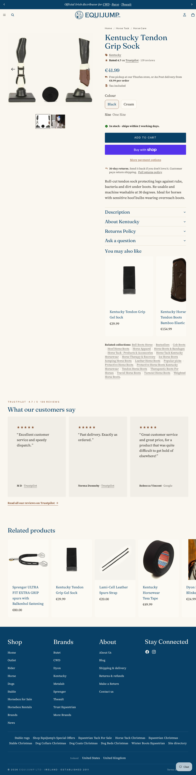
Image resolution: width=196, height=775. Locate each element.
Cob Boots (179, 345)
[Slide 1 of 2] (43, 121)
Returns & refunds (111, 676)
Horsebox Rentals (20, 707)
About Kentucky (122, 221)
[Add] (147, 298)
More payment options (145, 160)
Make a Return (109, 684)
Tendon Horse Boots (134, 369)
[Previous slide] (4, 4)
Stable (12, 692)
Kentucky (60, 676)
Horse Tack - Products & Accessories (130, 353)
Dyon (57, 668)
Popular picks (172, 361)
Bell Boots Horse (142, 345)
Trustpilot (132, 60)
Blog (102, 660)
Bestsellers (163, 345)
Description (117, 212)
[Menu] (4, 15)
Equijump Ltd (30, 769)
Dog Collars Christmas (50, 743)
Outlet (12, 660)
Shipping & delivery (112, 668)
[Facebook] (147, 652)
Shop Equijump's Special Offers (54, 738)
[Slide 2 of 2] (58, 121)
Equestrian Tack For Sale (95, 738)
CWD (56, 660)
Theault (58, 699)
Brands (12, 715)
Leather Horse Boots (147, 361)
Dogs (11, 684)
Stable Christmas (20, 743)
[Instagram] (154, 652)
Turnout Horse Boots (157, 373)
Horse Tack (122, 28)
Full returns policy (150, 172)
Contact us (106, 692)
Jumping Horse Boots (118, 361)
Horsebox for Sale (20, 699)
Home (108, 28)
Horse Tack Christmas (130, 738)
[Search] (12, 15)
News (11, 723)
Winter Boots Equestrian (148, 743)
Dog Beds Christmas (114, 743)
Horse (12, 676)
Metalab (58, 684)
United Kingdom (114, 758)
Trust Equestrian (64, 707)
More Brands (62, 715)
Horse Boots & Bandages (169, 349)
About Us (105, 652)
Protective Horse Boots (119, 365)
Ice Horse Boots (168, 357)
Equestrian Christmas (163, 738)
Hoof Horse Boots (118, 349)
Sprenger (59, 692)
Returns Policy (120, 231)
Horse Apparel (142, 349)
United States (91, 758)
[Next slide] (192, 4)
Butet (56, 652)
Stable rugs (22, 738)
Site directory (177, 743)
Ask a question (120, 240)
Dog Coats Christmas (83, 743)
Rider (11, 668)
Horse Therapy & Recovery (138, 357)
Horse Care (139, 28)
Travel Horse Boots (129, 373)
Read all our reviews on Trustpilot (31, 503)
